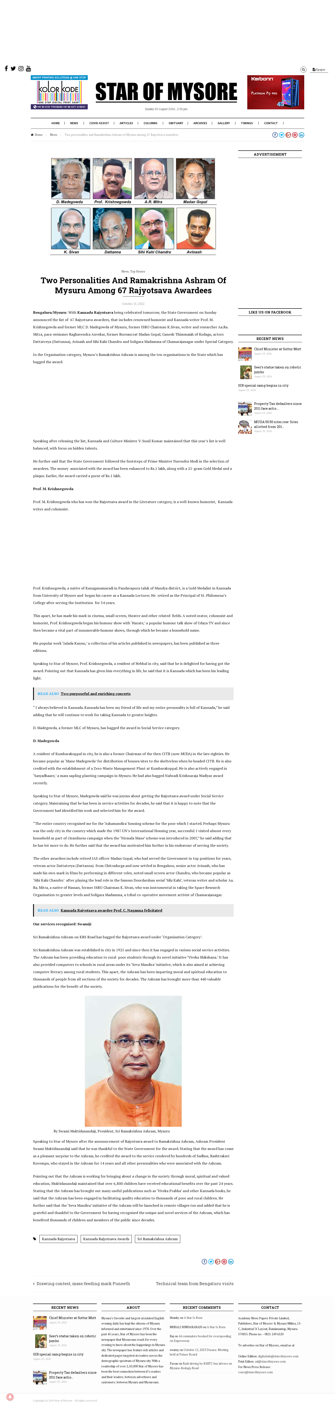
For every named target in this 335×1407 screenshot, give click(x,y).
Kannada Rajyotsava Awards (106, 1238)
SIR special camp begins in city (263, 385)
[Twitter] (13, 69)
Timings (247, 123)
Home (56, 123)
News (74, 123)
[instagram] (20, 69)
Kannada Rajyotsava (58, 1238)
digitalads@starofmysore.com (278, 1356)
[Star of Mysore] (156, 98)
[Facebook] (6, 69)
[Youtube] (28, 69)
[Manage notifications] (10, 1397)
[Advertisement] (136, 32)
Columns (150, 123)
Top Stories (137, 271)
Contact (271, 123)
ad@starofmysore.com (270, 1361)
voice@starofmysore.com (255, 1372)
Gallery (224, 123)
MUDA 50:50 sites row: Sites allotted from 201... (276, 424)
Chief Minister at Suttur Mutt (277, 349)
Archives (200, 123)
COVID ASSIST (99, 123)
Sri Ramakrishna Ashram (157, 1238)
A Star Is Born (193, 1318)
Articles (126, 123)
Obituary (176, 123)
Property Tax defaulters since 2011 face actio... (278, 406)
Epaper (320, 69)
